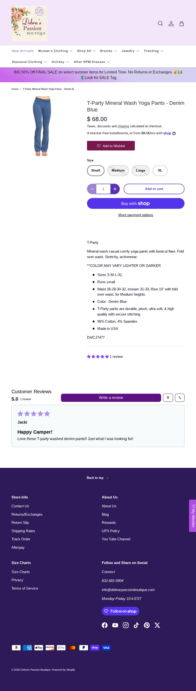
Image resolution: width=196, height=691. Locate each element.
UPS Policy (111, 531)
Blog (105, 514)
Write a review (111, 398)
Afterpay (18, 547)
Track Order (20, 539)
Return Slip (20, 522)
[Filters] (168, 398)
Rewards (109, 522)
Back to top (95, 478)
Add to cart (154, 189)
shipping (123, 126)
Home (14, 89)
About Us (109, 506)
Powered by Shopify (63, 669)
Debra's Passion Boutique (35, 669)
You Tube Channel (116, 539)
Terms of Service (24, 588)
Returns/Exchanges (27, 514)
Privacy (17, 580)
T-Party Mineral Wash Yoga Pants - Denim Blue (49, 89)
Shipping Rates (23, 531)
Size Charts (20, 572)
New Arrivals (23, 51)
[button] (181, 23)
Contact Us (20, 506)
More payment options (135, 215)
